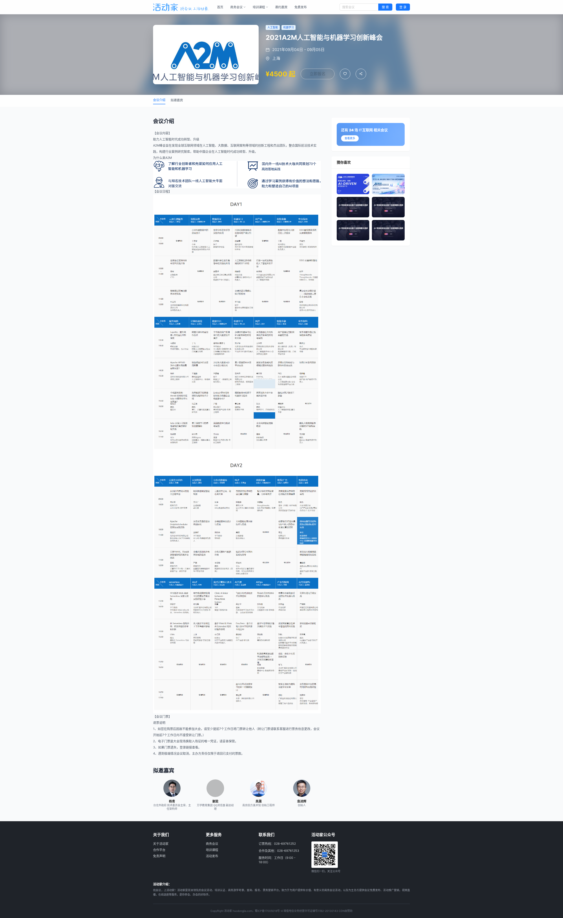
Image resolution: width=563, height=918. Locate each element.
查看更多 (350, 138)
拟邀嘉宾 (177, 100)
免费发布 (300, 7)
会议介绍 (159, 100)
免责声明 (159, 856)
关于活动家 (160, 843)
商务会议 (236, 7)
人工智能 (165, 139)
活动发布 (212, 856)
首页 (220, 7)
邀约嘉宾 (281, 7)
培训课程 (259, 7)
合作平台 (159, 850)
